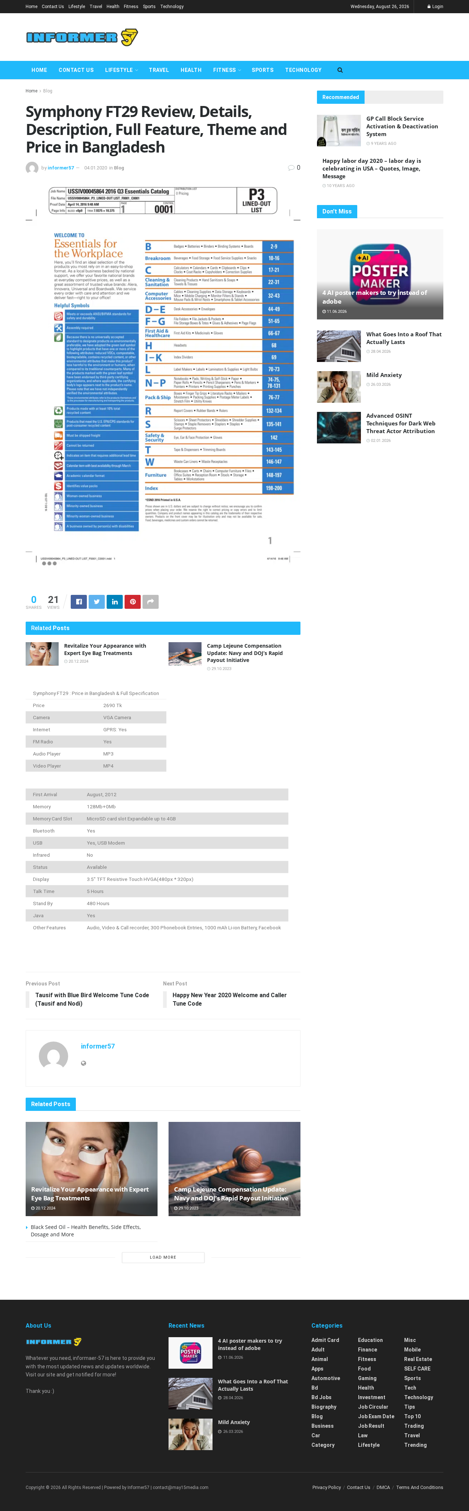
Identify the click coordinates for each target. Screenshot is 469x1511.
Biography (323, 1407)
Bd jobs (321, 1397)
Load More (163, 1257)
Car (315, 1435)
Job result (371, 1426)
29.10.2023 (220, 668)
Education (370, 1340)
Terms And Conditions (419, 1487)
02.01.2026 (380, 440)
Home (31, 6)
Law (363, 1435)
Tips (409, 1407)
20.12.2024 (77, 661)
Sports (149, 6)
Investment (371, 1397)
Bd (314, 1388)
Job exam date (376, 1416)
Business (322, 1426)
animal (319, 1359)
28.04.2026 (380, 351)
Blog (47, 91)
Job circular (373, 1407)
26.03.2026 (380, 384)
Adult (318, 1350)
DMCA (383, 1487)
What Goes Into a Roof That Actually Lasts (404, 337)
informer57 (61, 168)
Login (437, 6)
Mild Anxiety (384, 374)
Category (323, 1445)
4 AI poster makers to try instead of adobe (250, 1344)
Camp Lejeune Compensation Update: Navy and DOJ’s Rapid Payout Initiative (245, 652)
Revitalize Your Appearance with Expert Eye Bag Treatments (105, 649)
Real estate (418, 1359)
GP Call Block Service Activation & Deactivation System (402, 126)
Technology (172, 6)
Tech (410, 1388)
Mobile (412, 1350)
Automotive (325, 1378)
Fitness (131, 6)
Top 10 (412, 1416)
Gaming (367, 1378)
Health (113, 6)
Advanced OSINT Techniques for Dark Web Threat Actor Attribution (401, 423)
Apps (317, 1369)
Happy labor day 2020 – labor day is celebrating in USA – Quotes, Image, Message (371, 168)
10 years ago (340, 185)
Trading (414, 1426)
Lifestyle (77, 6)
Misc (410, 1340)
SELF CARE (417, 1369)
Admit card (325, 1340)
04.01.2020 (95, 168)
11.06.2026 (336, 311)
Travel (95, 6)
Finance (367, 1350)
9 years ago (383, 143)
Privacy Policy (327, 1487)
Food (364, 1369)
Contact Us (53, 6)
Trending (415, 1445)
